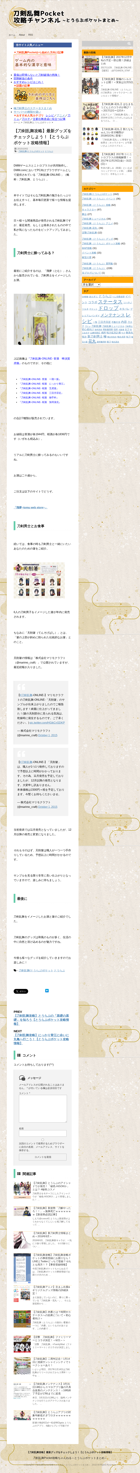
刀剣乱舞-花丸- (90, 228)
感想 (103, 332)
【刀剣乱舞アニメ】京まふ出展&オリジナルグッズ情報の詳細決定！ (51, 1290)
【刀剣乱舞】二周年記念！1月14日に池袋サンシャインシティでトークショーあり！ (51, 1362)
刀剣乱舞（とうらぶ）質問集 (97, 263)
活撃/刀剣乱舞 (89, 232)
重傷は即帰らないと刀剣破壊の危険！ (37, 74)
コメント (24, 1093)
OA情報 (85, 297)
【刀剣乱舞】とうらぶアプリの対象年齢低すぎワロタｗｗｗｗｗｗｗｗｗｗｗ (51, 1415)
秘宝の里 (87, 257)
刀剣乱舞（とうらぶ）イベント (98, 198)
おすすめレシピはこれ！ (29, 82)
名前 (21, 1128)
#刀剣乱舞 (26, 695)
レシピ (50, 115)
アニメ (61, 115)
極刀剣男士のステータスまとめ (33, 108)
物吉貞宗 (121, 337)
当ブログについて (91, 272)
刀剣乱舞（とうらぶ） (94, 268)
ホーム (12, 35)
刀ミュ (88, 326)
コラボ (92, 302)
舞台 (84, 214)
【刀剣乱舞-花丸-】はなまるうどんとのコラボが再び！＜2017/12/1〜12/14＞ (117, 107)
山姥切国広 (95, 333)
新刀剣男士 (95, 336)
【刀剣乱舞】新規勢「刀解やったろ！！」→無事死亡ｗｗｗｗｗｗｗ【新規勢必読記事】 (51, 1211)
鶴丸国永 (115, 342)
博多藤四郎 (108, 329)
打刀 (123, 333)
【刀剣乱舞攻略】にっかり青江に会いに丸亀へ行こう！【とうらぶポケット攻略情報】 (41, 1039)
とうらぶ (49, 151)
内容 (124, 322)
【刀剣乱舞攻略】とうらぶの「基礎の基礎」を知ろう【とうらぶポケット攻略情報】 (41, 1020)
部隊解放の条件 (23, 78)
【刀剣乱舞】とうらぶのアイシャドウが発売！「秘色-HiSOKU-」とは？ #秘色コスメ (51, 1186)
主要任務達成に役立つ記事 (49, 119)
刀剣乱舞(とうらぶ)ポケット (31, 151)
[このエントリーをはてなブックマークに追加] (47, 990)
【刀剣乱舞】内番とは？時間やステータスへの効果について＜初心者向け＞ (51, 1315)
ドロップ (108, 308)
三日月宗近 (104, 322)
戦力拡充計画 (114, 332)
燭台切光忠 (112, 337)
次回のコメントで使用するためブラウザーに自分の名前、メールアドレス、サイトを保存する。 (41, 1147)
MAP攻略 (87, 248)
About (22, 35)
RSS (30, 35)
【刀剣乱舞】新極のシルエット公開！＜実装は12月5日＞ (117, 82)
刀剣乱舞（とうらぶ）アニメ (97, 223)
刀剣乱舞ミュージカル (94, 218)
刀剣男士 (129, 326)
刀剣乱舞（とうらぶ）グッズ (97, 239)
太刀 (127, 329)
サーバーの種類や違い (27, 111)
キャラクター (89, 209)
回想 (116, 329)
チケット (93, 309)
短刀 (128, 336)
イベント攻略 (89, 252)
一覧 (95, 322)
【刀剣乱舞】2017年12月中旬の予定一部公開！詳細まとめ (116, 60)
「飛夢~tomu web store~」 (31, 507)
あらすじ (93, 296)
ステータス (110, 301)
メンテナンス (112, 315)
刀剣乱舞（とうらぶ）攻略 (96, 205)
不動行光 (115, 322)
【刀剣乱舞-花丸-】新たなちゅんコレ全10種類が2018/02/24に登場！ (117, 132)
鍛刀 (109, 342)
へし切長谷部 (118, 296)
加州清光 (98, 330)
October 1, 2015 (47, 735)
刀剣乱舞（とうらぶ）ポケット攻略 (101, 243)
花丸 (92, 341)
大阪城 (121, 330)
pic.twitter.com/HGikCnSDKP (47, 722)
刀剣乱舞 (96, 326)
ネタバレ (124, 309)
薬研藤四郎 (101, 342)
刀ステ (26, 119)
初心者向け (88, 329)
